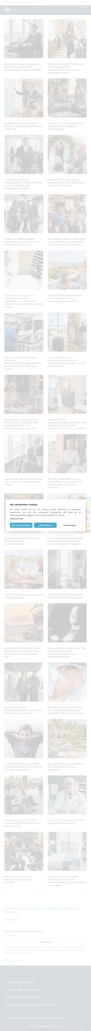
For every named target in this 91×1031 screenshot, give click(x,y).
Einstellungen (70, 525)
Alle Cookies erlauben (21, 525)
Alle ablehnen (45, 525)
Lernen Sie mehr (16, 518)
